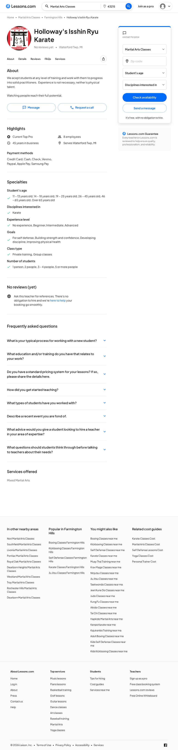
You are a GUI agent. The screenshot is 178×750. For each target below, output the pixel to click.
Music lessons (58, 678)
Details (22, 58)
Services (60, 58)
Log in (13, 684)
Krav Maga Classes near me (105, 567)
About (10, 58)
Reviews (36, 58)
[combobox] (72, 6)
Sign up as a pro (138, 678)
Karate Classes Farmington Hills (66, 567)
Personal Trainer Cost (144, 561)
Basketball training (60, 689)
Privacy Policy (63, 745)
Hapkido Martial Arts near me (106, 618)
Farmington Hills (53, 17)
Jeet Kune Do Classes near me (107, 590)
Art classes (56, 712)
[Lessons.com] (21, 6)
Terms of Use (44, 745)
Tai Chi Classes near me (103, 613)
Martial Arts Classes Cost (146, 544)
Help (13, 707)
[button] (57, 340)
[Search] (129, 6)
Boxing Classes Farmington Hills (66, 542)
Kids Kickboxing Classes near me (108, 651)
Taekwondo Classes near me (106, 584)
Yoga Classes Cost (142, 555)
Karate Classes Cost (143, 538)
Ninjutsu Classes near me (104, 572)
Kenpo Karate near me (103, 624)
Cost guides (97, 684)
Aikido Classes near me (103, 607)
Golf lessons (57, 695)
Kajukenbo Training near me (106, 630)
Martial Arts (56, 724)
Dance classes (58, 707)
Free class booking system (145, 684)
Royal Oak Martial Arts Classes (24, 561)
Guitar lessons (58, 701)
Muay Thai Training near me (105, 561)
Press (13, 695)
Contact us (16, 701)
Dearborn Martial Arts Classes (23, 597)
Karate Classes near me (103, 555)
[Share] (103, 58)
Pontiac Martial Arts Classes (22, 555)
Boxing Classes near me (104, 538)
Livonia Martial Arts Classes (22, 549)
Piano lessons (58, 684)
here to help (58, 300)
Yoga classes (57, 730)
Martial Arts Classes (29, 17)
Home (10, 17)
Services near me (100, 689)
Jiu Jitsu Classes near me (104, 578)
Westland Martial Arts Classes (23, 576)
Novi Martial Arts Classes (20, 538)
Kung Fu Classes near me (104, 601)
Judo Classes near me (102, 595)
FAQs (48, 58)
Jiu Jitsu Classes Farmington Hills (66, 572)
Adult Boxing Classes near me (107, 636)
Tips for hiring (97, 678)
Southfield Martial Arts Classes (24, 544)
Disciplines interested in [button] (141, 85)
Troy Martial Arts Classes (20, 582)
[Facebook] (165, 745)
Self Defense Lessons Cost (147, 549)
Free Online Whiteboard (143, 695)
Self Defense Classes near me (107, 549)
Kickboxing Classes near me (106, 544)
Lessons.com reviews (142, 689)
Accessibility (82, 745)
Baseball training (59, 718)
